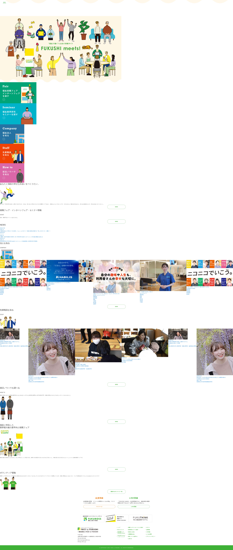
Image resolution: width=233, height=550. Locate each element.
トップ (118, 527)
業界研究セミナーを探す (133, 529)
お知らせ (130, 538)
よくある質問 (149, 534)
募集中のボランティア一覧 (116, 491)
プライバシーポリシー (150, 536)
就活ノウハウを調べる (132, 536)
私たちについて (120, 529)
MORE (116, 206)
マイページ (99, 506)
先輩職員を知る (131, 534)
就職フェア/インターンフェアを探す (135, 527)
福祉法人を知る (131, 531)
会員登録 (148, 529)
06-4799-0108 (83, 538)
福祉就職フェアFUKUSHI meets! (121, 532)
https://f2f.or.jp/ (82, 541)
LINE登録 (133, 506)
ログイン (148, 527)
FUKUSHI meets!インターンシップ (121, 536)
